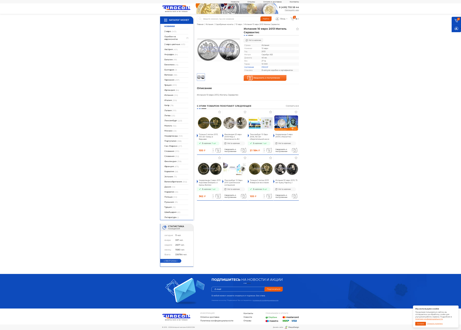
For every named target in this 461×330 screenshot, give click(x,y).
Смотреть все (292, 106)
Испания (209, 24)
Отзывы (251, 2)
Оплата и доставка (272, 2)
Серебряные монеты (224, 24)
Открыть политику (435, 324)
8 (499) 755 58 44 (289, 7)
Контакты (294, 2)
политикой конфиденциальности (265, 300)
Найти (266, 19)
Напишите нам (292, 10)
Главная (200, 24)
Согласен (420, 324)
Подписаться (273, 289)
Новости (235, 2)
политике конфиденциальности (429, 319)
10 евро (239, 24)
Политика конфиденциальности (216, 321)
